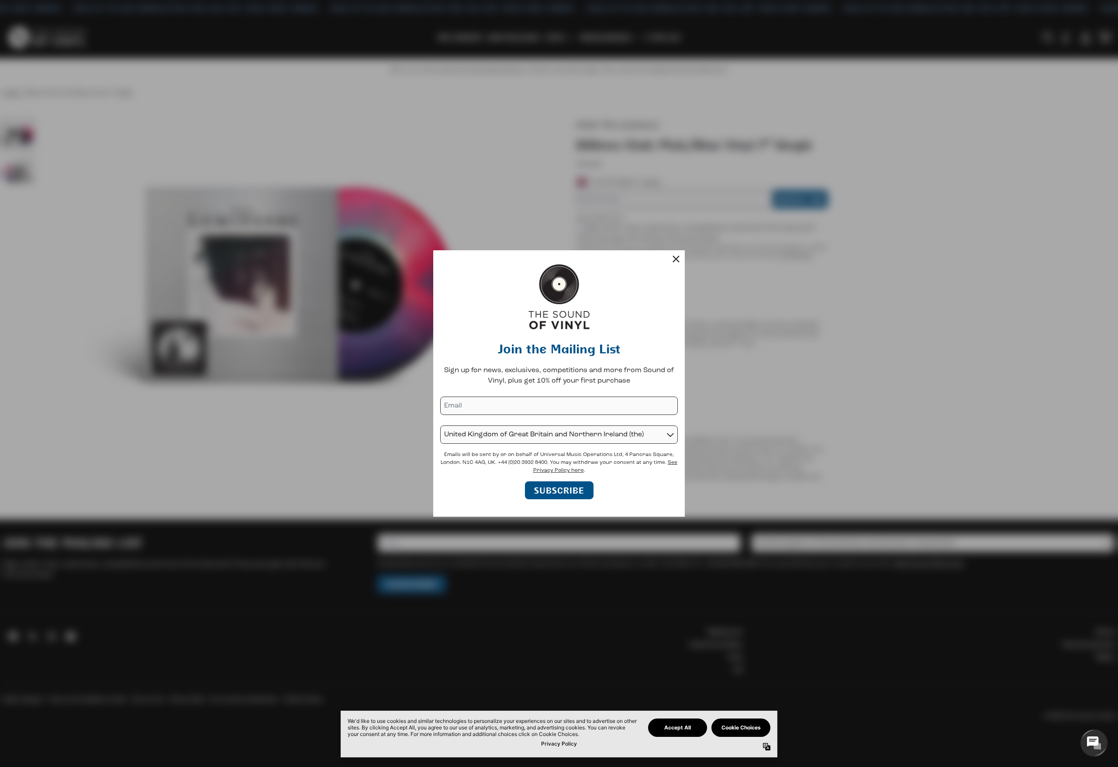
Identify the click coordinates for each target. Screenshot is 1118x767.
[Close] (676, 259)
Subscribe (559, 490)
